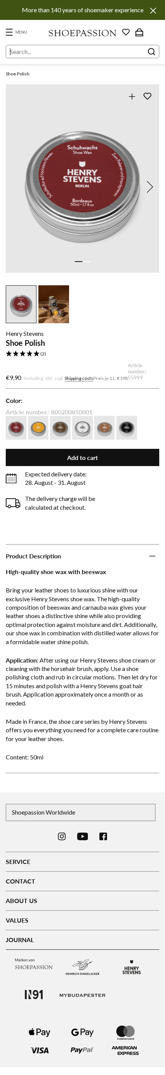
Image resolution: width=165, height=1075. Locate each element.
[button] (82, 354)
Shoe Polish (18, 74)
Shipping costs (78, 378)
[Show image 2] (86, 261)
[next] (148, 187)
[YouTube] (82, 836)
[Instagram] (62, 836)
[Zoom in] (132, 96)
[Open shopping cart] (139, 32)
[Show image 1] (78, 261)
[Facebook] (103, 836)
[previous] (16, 187)
